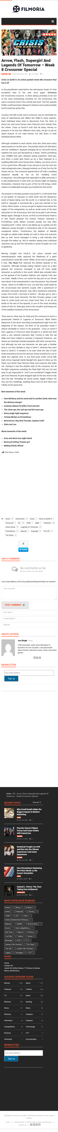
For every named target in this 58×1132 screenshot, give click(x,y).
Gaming (19, 836)
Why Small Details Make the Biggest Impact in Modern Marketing (29, 812)
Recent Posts (12, 803)
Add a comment (10, 559)
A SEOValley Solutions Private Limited (40, 1116)
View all (36, 802)
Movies (7, 983)
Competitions (9, 1027)
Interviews (21, 892)
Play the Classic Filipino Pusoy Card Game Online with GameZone (28, 830)
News (19, 817)
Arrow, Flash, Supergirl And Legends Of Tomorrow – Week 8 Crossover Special (28, 65)
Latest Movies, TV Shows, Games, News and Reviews (32, 1122)
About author (10, 634)
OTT (27, 1033)
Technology (30, 1027)
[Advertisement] (29, 484)
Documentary (31, 1039)
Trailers (29, 989)
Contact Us (8, 965)
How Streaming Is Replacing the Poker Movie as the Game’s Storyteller (29, 870)
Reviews (4, 74)
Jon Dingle (35, 74)
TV (9, 74)
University (8, 1039)
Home (8, 794)
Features (7, 989)
